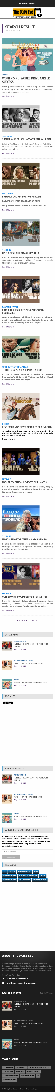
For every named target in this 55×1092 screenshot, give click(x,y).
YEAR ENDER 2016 (9, 880)
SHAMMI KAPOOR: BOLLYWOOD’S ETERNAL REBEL (26, 139)
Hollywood (8, 1072)
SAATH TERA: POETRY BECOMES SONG (28, 663)
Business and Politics (28, 876)
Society (12, 872)
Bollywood (7, 136)
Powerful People (10, 307)
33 (33, 620)
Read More (7, 96)
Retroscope (8, 1068)
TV (4, 872)
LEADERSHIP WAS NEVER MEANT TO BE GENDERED (27, 427)
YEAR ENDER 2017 (33, 1072)
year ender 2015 (24, 872)
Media (42, 876)
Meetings (20, 1072)
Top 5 (36, 872)
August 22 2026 (20, 666)
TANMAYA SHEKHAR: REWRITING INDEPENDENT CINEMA (32, 645)
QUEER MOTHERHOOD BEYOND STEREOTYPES (24, 596)
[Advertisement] (27, 735)
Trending (6, 250)
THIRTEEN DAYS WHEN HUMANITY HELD (22, 370)
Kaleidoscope (24, 880)
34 (35, 620)
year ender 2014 (9, 876)
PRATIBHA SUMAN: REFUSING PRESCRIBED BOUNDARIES (23, 311)
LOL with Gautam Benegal (39, 1068)
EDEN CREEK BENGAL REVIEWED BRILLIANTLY (24, 482)
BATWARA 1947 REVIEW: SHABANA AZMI (21, 196)
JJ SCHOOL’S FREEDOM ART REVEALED (20, 253)
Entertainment (39, 880)
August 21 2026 (20, 685)
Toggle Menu (29, 3)
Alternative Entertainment (15, 367)
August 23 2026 (20, 649)
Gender (5, 74)
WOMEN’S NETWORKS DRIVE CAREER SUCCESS (26, 80)
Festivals (6, 479)
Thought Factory (10, 1076)
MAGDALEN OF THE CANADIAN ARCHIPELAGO (24, 539)
